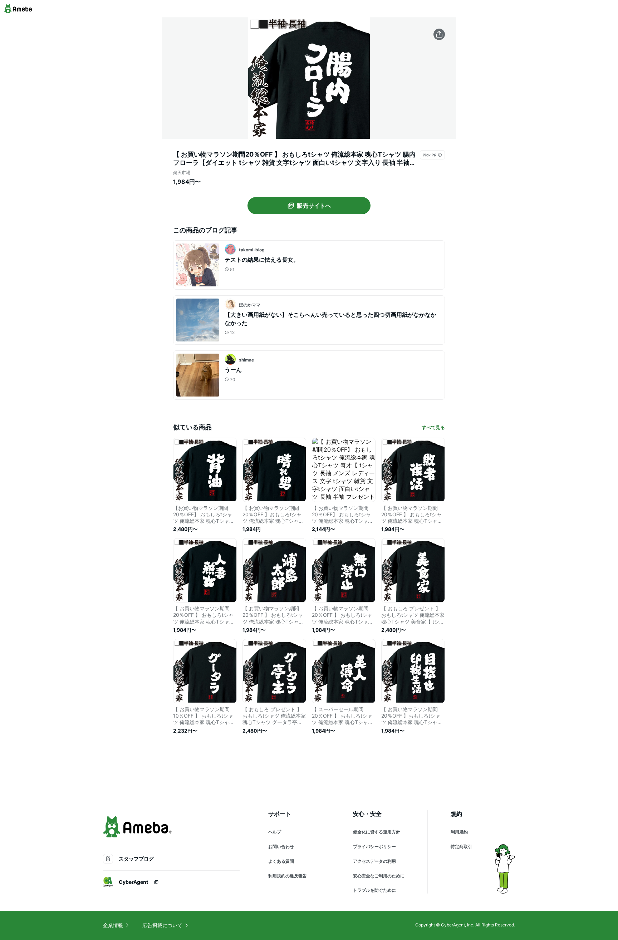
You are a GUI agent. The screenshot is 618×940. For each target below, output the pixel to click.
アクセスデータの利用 (374, 861)
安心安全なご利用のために (378, 876)
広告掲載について (162, 925)
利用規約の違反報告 (287, 876)
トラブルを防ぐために (374, 890)
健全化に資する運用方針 (376, 832)
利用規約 (459, 832)
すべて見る (433, 427)
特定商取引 (461, 846)
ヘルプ (274, 832)
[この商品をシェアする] (439, 34)
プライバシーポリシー (374, 846)
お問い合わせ (281, 846)
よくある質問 (281, 861)
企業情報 (113, 925)
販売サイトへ (314, 205)
